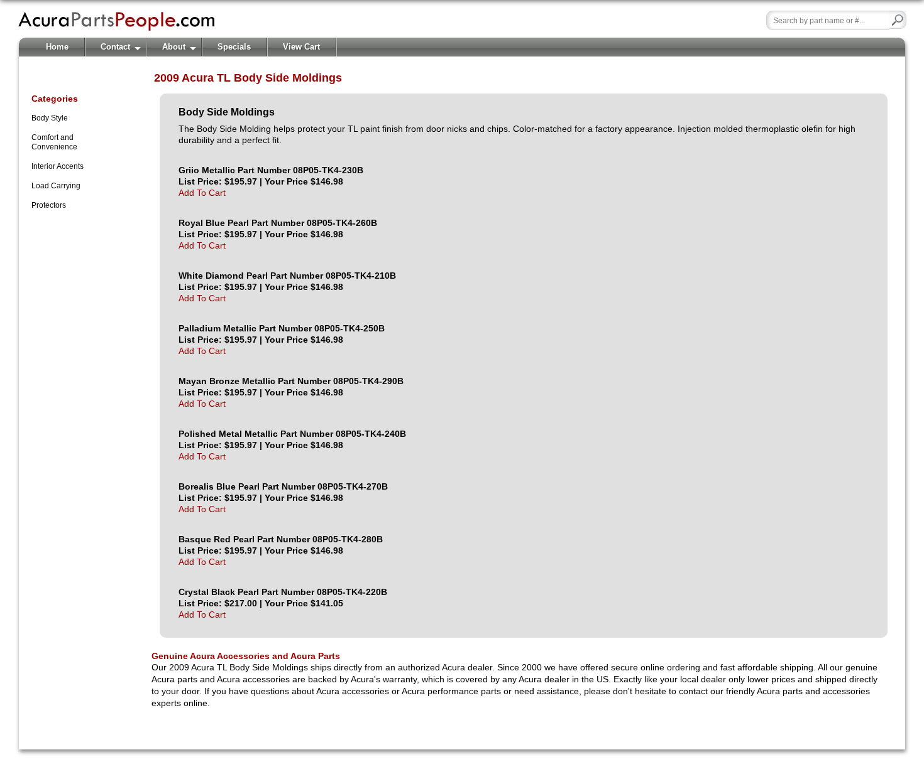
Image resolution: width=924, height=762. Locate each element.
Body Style (49, 118)
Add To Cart (202, 193)
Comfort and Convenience (54, 142)
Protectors (48, 205)
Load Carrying (55, 185)
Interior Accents (57, 166)
